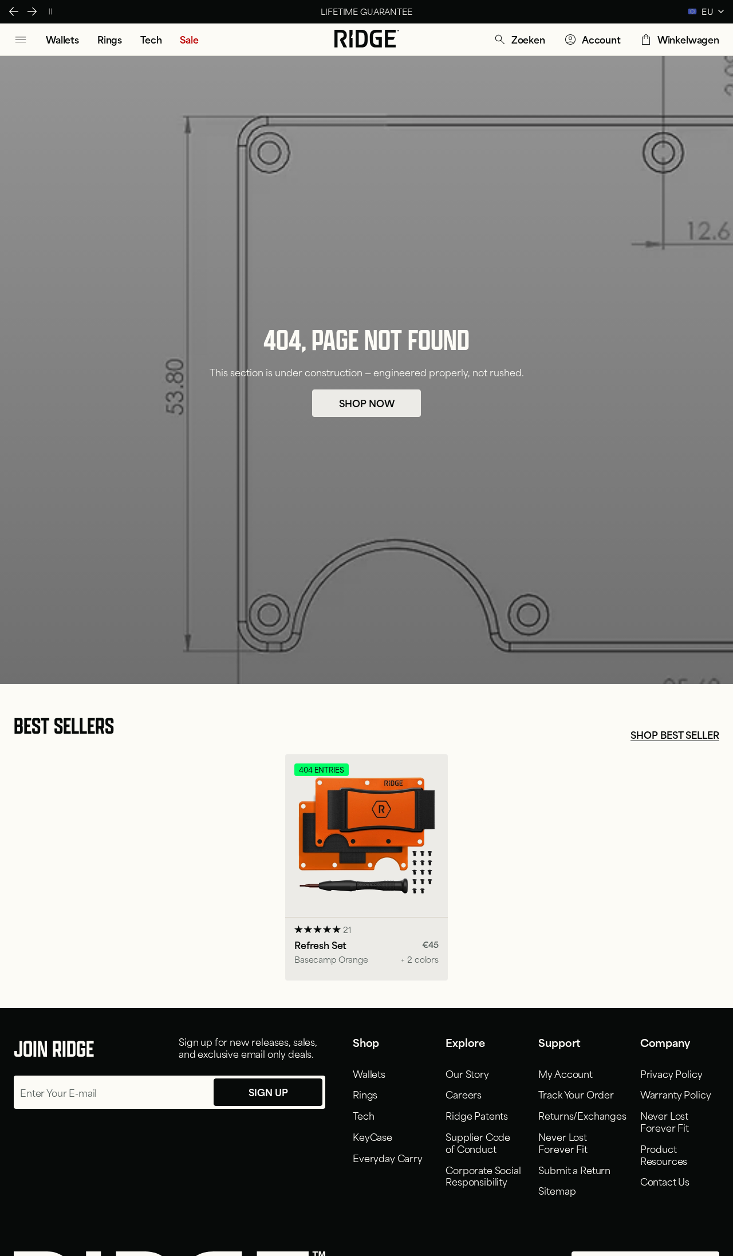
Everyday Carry (388, 1157)
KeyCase (372, 1136)
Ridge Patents (477, 1115)
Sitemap (557, 1190)
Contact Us (664, 1181)
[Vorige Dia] (13, 11)
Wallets (369, 1073)
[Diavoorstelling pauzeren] (50, 11)
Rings (365, 1093)
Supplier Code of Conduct (478, 1142)
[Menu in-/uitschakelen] (20, 39)
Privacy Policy (671, 1073)
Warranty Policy (675, 1093)
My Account (565, 1073)
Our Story (467, 1073)
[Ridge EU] (366, 39)
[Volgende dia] (32, 11)
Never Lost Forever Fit (562, 1142)
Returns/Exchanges (582, 1115)
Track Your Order (575, 1093)
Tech (363, 1115)
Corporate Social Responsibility (483, 1175)
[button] (519, 39)
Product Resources (664, 1154)
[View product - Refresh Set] (366, 867)
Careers (464, 1093)
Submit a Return (574, 1169)
